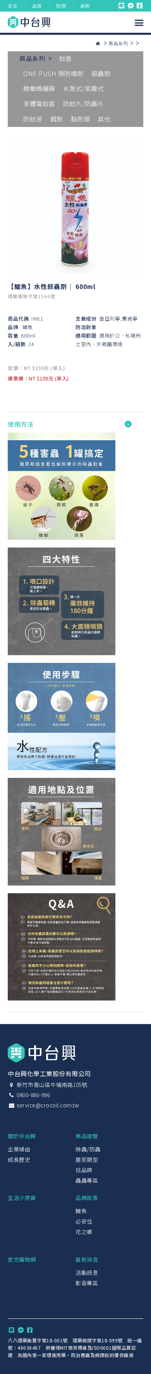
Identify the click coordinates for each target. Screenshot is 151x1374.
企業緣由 (19, 1149)
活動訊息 (87, 1272)
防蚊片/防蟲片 (83, 103)
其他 (104, 118)
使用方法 (20, 424)
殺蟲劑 (101, 73)
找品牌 (84, 1170)
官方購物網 (22, 1259)
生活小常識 (22, 1198)
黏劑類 (80, 118)
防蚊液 (33, 118)
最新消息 (87, 1259)
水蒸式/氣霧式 (83, 88)
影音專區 (87, 1283)
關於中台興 (22, 1136)
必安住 (84, 1221)
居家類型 (87, 1159)
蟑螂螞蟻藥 (39, 88)
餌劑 (56, 118)
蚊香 (65, 58)
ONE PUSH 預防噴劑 (53, 73)
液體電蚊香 (39, 103)
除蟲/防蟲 (88, 1149)
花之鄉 (84, 1231)
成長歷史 (19, 1159)
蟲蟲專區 (87, 1180)
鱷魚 (27, 327)
